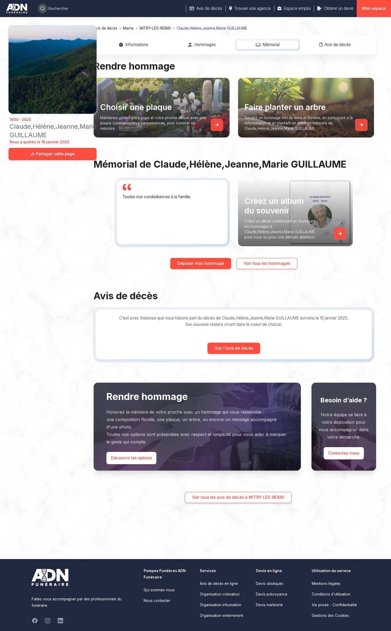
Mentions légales (326, 583)
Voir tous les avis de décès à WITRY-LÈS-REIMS (238, 497)
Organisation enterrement (221, 615)
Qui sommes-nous (159, 590)
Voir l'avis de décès (234, 348)
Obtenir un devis (338, 8)
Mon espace (374, 8)
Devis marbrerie (269, 605)
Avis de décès (209, 8)
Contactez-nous (343, 453)
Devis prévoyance (271, 594)
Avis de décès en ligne (219, 583)
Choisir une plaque (136, 107)
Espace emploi (297, 8)
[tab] (133, 45)
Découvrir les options (131, 457)
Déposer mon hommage (200, 263)
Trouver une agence (252, 8)
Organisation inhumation (220, 605)
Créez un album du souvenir (274, 205)
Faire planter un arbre (285, 107)
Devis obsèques (269, 583)
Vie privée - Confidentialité (334, 605)
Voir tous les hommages (267, 263)
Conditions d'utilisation (331, 594)
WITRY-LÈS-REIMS (155, 28)
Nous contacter (157, 600)
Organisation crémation (220, 594)
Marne (128, 28)
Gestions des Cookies (330, 615)
